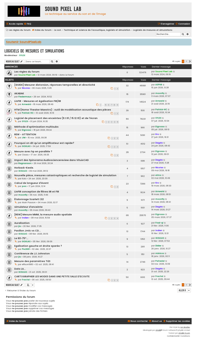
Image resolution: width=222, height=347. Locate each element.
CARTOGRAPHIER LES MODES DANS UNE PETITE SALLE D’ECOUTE (52, 276)
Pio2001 (26, 249)
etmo (158, 175)
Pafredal (160, 261)
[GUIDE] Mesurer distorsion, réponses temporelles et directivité (54, 84)
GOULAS (26, 146)
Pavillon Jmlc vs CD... (27, 230)
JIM (24, 137)
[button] (190, 61)
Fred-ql (159, 222)
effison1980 (27, 264)
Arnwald (26, 104)
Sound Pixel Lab (26, 74)
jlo (19, 226)
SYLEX (22, 55)
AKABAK (19, 93)
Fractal (26, 279)
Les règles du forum (26, 71)
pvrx (24, 186)
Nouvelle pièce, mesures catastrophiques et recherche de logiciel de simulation (65, 175)
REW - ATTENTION (25, 134)
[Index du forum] (24, 11)
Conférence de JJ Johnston (32, 253)
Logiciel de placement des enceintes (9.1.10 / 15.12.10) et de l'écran (56, 118)
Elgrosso (26, 130)
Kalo (24, 178)
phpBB (158, 330)
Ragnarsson (25, 163)
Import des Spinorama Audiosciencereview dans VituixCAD (51, 160)
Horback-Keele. (24, 167)
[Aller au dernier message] (174, 71)
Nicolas (26, 88)
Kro (157, 134)
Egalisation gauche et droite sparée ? (38, 246)
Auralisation (22, 223)
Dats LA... (20, 268)
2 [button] (186, 61)
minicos (159, 253)
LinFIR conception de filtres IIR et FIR (36, 191)
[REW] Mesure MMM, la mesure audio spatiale (43, 214)
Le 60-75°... (21, 238)
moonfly (159, 93)
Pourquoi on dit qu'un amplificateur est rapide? (44, 143)
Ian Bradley (185, 327)
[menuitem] (27, 24)
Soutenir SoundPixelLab (23, 42)
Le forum (69, 74)
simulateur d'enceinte (28, 207)
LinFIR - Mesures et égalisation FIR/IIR (37, 101)
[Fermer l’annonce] (189, 41)
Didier (158, 245)
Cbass (25, 154)
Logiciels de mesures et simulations (34, 50)
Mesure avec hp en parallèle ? (33, 151)
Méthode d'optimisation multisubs (36, 126)
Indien (25, 217)
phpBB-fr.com (184, 333)
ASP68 (158, 84)
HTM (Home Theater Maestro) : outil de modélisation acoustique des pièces (62, 109)
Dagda (159, 142)
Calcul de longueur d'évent (31, 183)
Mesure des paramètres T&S (32, 261)
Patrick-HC (28, 112)
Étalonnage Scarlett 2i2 (29, 199)
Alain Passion (29, 202)
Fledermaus (24, 96)
